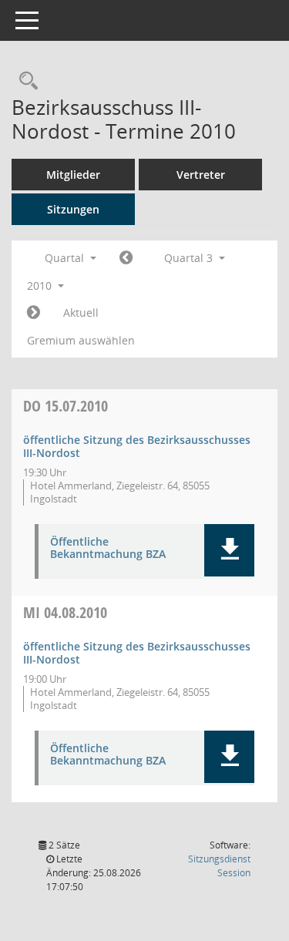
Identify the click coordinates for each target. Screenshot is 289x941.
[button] (229, 550)
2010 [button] (41, 285)
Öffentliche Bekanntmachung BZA (108, 549)
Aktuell (81, 312)
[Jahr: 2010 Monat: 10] (33, 313)
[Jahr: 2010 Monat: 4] (126, 258)
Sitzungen (73, 209)
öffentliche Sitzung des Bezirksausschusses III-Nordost (136, 446)
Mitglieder (73, 174)
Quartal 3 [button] (190, 257)
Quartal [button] (66, 257)
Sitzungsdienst (219, 865)
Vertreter (200, 174)
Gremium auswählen (81, 340)
